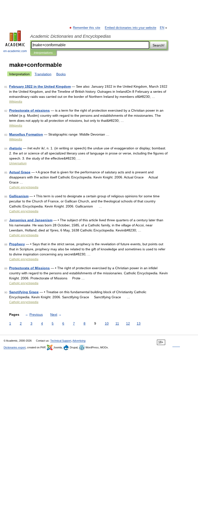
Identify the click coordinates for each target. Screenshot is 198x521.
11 (117, 323)
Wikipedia (15, 101)
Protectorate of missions (29, 110)
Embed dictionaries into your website (130, 28)
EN (162, 28)
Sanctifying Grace (24, 292)
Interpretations (43, 52)
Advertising (78, 340)
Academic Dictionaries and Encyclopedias (70, 36)
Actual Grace (19, 172)
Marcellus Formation (26, 134)
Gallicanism (18, 196)
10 (107, 323)
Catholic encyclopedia (23, 187)
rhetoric (15, 148)
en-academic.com (15, 51)
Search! (158, 45)
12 (128, 323)
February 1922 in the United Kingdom (40, 86)
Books (61, 74)
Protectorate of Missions (29, 268)
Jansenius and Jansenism (30, 220)
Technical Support (60, 340)
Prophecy (17, 244)
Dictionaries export (15, 347)
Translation (43, 74)
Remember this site (86, 28)
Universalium (18, 163)
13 (139, 323)
